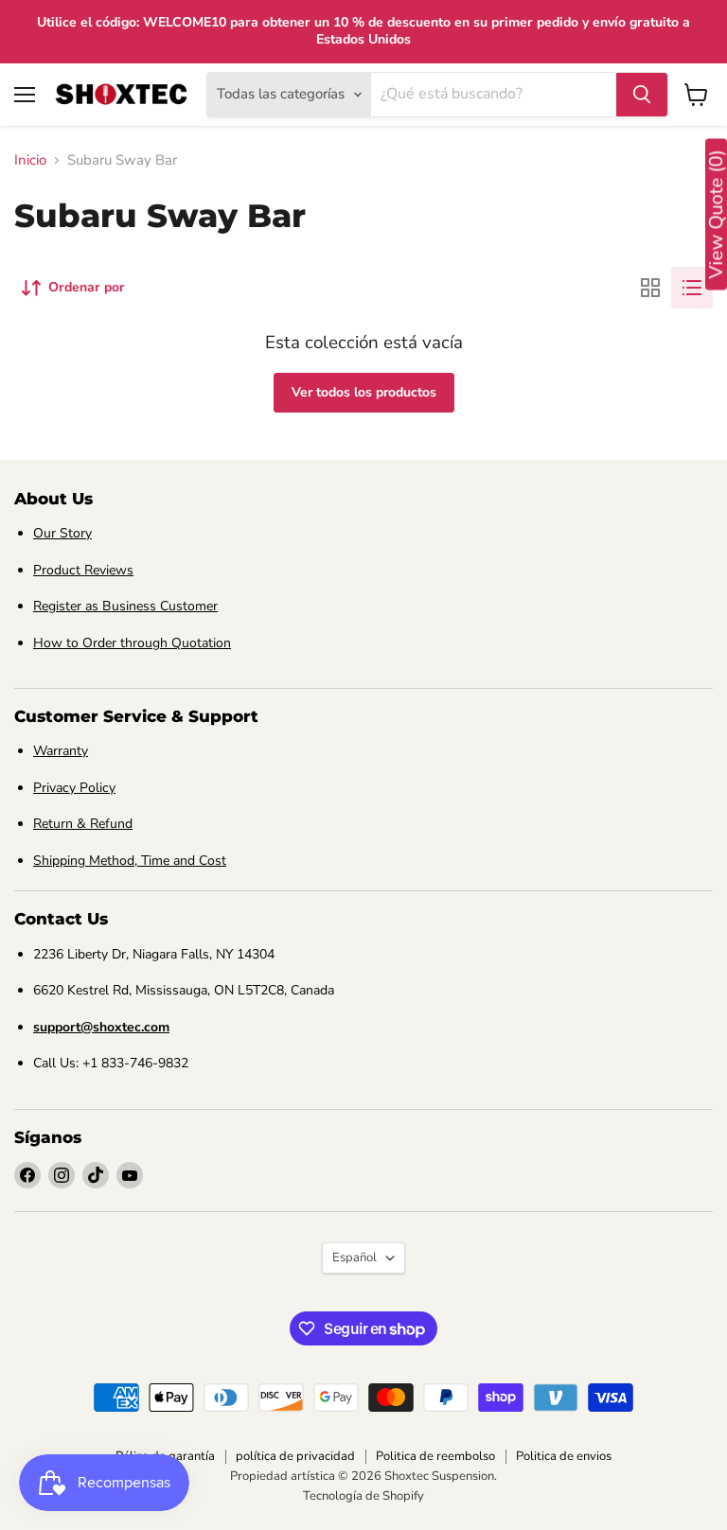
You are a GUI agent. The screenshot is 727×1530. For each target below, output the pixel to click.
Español (354, 1257)
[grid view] (650, 287)
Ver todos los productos (364, 392)
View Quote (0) (716, 214)
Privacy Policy (74, 788)
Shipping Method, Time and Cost (129, 861)
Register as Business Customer (125, 606)
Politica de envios (564, 1456)
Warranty (60, 751)
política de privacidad (295, 1456)
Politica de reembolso (435, 1456)
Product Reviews (83, 570)
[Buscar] (641, 94)
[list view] (692, 287)
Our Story (62, 533)
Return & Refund (83, 824)
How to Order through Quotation (132, 643)
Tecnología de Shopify (363, 1495)
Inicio (30, 160)
